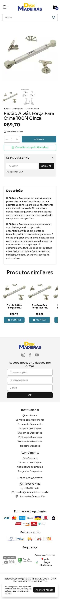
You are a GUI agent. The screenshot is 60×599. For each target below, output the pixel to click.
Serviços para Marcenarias (30, 419)
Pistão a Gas (33, 108)
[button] (30, 147)
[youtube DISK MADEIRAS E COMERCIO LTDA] (36, 355)
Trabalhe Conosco (30, 445)
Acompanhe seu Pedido (30, 467)
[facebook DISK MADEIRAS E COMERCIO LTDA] (30, 355)
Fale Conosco (30, 458)
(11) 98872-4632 (32, 483)
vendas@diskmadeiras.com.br (32, 492)
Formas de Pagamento (30, 424)
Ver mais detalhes (14, 132)
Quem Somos (30, 415)
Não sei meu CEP (15, 172)
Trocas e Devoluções (30, 428)
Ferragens (18, 108)
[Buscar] (53, 17)
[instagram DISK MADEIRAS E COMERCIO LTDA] (23, 355)
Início (6, 108)
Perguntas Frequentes (30, 471)
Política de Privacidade (30, 441)
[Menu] (6, 7)
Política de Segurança (30, 437)
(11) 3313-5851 (32, 488)
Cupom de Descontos (30, 432)
